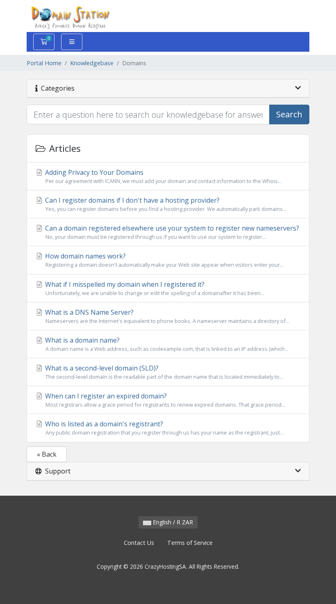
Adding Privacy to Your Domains (162, 176)
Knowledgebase (92, 63)
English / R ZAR (172, 522)
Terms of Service (190, 543)
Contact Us (139, 543)
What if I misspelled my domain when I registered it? (153, 288)
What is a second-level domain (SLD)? (163, 372)
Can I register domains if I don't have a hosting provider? (164, 204)
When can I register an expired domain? (164, 399)
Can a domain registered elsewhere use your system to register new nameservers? (171, 232)
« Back (47, 454)
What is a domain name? (165, 344)
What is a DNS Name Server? (166, 316)
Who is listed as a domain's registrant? (163, 427)
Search (289, 114)
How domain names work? (163, 260)
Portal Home (44, 63)
